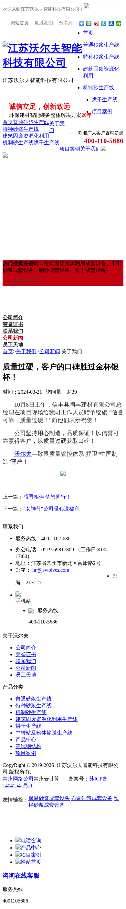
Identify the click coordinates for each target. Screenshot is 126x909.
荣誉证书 (13, 324)
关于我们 (90, 149)
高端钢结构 (28, 746)
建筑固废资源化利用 (26, 136)
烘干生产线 (46, 142)
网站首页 (20, 22)
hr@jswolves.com (50, 570)
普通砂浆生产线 (31, 122)
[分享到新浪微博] (96, 23)
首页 (8, 122)
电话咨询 (31, 840)
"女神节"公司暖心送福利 (51, 508)
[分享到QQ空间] (89, 23)
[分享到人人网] (111, 23)
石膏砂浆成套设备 (91, 798)
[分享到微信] (118, 23)
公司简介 (13, 317)
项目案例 (69, 149)
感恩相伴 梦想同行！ (47, 496)
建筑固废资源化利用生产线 (47, 719)
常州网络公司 (18, 778)
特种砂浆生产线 (21, 129)
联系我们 (44, 22)
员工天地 (13, 344)
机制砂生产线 (18, 142)
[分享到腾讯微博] (104, 23)
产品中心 (26, 739)
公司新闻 (13, 338)
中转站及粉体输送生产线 (44, 732)
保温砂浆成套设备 (49, 798)
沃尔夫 (23, 454)
